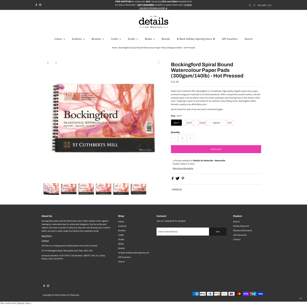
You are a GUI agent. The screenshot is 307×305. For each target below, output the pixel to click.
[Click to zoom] (158, 62)
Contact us (177, 189)
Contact (45, 240)
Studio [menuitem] (132, 38)
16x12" (216, 122)
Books (121, 243)
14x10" (202, 122)
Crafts (121, 235)
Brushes (122, 230)
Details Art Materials (69, 295)
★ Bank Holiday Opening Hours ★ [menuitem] (196, 38)
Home (114, 47)
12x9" (189, 122)
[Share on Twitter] (178, 179)
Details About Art (241, 226)
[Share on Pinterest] (183, 179)
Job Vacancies (240, 235)
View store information (183, 168)
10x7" (176, 122)
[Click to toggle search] (250, 5)
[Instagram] (40, 5)
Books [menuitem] (149, 38)
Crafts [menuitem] (115, 38)
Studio (121, 239)
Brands (121, 248)
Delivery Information (242, 230)
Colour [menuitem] (59, 38)
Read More (47, 236)
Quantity (175, 132)
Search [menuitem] (248, 38)
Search (121, 261)
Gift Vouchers (124, 257)
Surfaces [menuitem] (77, 38)
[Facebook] (36, 5)
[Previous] (47, 62)
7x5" (229, 122)
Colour (121, 221)
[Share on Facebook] (173, 179)
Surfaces (122, 226)
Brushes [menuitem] (97, 38)
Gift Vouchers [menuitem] (230, 38)
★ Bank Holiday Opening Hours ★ (133, 252)
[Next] (55, 62)
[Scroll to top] (300, 298)
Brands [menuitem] (166, 38)
